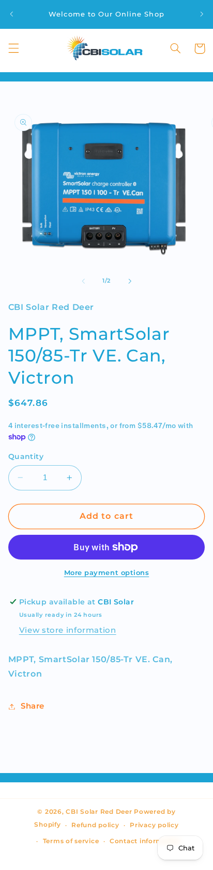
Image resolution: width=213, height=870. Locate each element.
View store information (67, 630)
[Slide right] (129, 281)
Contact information (145, 841)
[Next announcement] (201, 14)
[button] (13, 48)
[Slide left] (83, 281)
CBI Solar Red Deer (99, 811)
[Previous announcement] (11, 14)
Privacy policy (154, 825)
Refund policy (95, 825)
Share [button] (32, 706)
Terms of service (71, 841)
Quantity (25, 456)
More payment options (106, 573)
